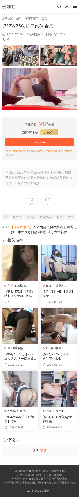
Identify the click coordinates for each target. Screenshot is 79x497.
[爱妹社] (8, 6)
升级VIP (49, 132)
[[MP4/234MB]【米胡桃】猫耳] (20, 389)
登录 (43, 451)
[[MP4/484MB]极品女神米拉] (59, 389)
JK (6, 216)
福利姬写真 (36, 34)
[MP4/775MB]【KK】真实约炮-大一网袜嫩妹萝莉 (19, 356)
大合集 (30, 216)
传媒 (48, 285)
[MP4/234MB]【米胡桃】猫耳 (19, 419)
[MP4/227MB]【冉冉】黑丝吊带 (56, 356)
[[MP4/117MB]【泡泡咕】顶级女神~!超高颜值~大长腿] (20, 263)
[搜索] (59, 6)
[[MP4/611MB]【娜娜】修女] (59, 263)
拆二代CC (46, 216)
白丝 (60, 216)
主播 (10, 285)
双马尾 (17, 216)
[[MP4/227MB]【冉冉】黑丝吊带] (59, 326)
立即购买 (39, 142)
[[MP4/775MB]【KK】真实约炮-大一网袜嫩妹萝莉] (20, 326)
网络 (49, 34)
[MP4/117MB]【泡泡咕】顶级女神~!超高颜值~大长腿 (19, 294)
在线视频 (20, 285)
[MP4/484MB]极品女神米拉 (57, 419)
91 (8, 348)
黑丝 (70, 216)
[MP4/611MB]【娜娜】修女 (59, 294)
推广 (9, 39)
